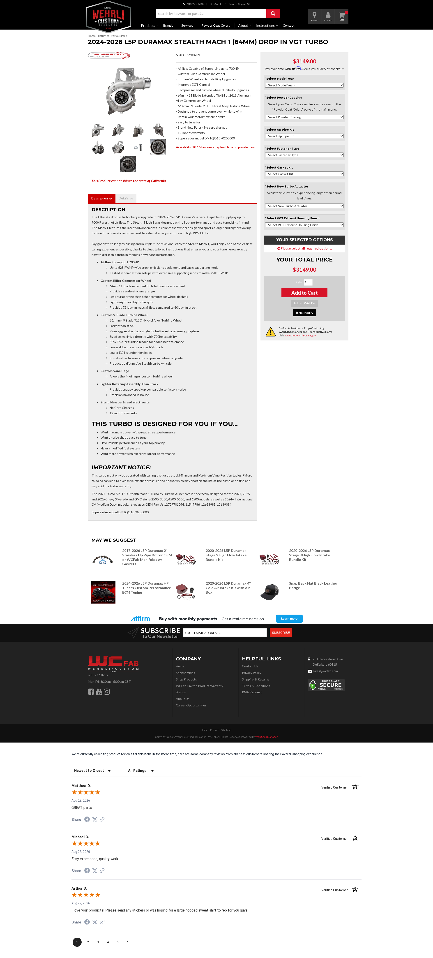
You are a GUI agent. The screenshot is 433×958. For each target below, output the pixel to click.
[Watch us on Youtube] (99, 691)
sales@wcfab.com (325, 671)
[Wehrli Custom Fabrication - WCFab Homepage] (108, 17)
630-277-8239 (98, 675)
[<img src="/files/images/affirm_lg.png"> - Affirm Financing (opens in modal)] (216, 619)
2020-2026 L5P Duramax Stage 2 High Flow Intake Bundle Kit (226, 555)
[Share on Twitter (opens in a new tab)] (94, 819)
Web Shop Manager (266, 736)
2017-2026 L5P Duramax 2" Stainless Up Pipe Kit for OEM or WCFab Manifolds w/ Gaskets (147, 557)
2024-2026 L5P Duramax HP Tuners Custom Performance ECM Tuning (146, 587)
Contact (289, 25)
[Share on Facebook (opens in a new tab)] (87, 820)
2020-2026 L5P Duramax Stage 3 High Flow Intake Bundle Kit (309, 555)
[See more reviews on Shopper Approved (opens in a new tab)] (102, 819)
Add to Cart (304, 293)
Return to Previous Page (112, 35)
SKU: (179, 55)
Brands (168, 25)
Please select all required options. (306, 248)
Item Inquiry (304, 313)
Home (92, 35)
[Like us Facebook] (91, 691)
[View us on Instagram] (107, 691)
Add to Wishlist (305, 303)
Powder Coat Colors (215, 25)
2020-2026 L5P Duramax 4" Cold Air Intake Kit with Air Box (228, 587)
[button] (218, 13)
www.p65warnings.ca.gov (300, 335)
